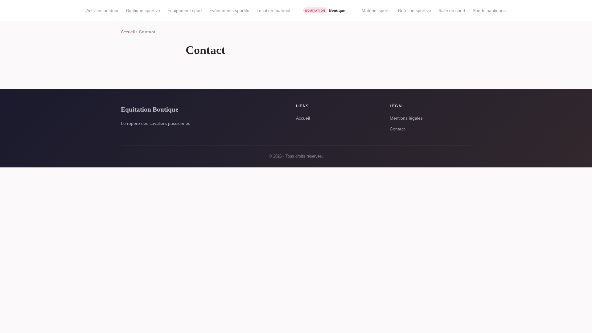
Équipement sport (184, 10)
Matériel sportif (376, 10)
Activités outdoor (102, 10)
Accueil (128, 32)
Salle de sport (451, 10)
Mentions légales (406, 118)
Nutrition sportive (414, 10)
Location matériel (273, 10)
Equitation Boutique (149, 109)
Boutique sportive (143, 10)
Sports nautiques (489, 10)
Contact (397, 128)
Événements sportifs (229, 10)
